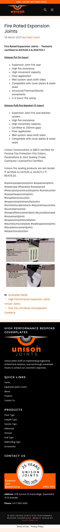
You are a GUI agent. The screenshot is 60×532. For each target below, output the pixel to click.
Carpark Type (10, 419)
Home (7, 382)
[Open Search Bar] (45, 10)
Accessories (10, 446)
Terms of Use (23, 526)
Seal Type (9, 437)
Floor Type (9, 415)
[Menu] (52, 10)
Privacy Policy (37, 526)
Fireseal (8, 433)
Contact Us (9, 400)
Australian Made (18, 294)
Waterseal (9, 428)
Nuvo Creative (30, 520)
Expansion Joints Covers (15, 386)
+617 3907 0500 (38, 2)
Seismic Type (10, 424)
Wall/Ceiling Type (12, 442)
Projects (8, 395)
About (7, 391)
